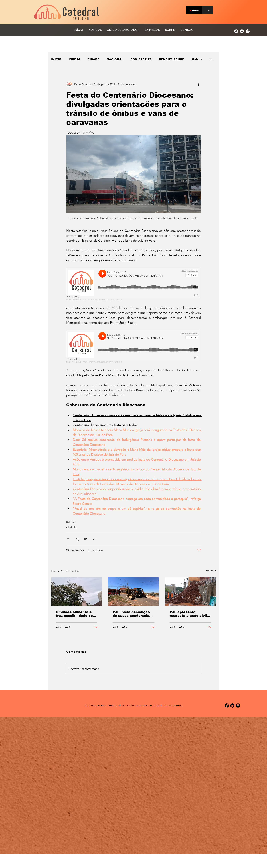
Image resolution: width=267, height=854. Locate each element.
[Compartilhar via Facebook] (68, 539)
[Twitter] (242, 31)
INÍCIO (56, 59)
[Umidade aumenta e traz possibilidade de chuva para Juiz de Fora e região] (76, 591)
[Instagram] (248, 31)
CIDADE (93, 59)
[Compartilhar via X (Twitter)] (77, 539)
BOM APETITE (141, 59)
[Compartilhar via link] (94, 539)
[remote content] (133, 284)
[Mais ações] (198, 84)
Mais (194, 59)
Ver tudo (211, 570)
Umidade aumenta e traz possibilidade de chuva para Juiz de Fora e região (74, 613)
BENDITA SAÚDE (171, 59)
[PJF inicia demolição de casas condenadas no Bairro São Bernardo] (133, 591)
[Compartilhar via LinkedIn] (86, 539)
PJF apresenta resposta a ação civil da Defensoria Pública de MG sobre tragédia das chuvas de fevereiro (189, 613)
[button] (211, 59)
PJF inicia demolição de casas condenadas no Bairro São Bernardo (132, 613)
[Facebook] (236, 31)
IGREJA (74, 59)
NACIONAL (115, 59)
